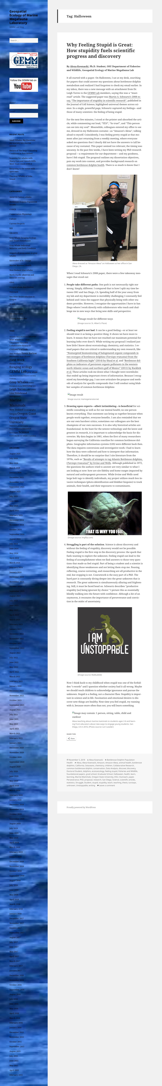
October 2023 (15, 586)
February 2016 (16, 1022)
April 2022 (14, 672)
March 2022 (14, 676)
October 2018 (15, 871)
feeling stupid (111, 771)
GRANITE (13, 233)
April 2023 (14, 615)
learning (70, 777)
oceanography (30, 410)
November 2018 (16, 866)
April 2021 (14, 728)
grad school (91, 774)
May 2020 (13, 781)
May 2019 (13, 838)
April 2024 (14, 558)
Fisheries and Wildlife (127, 771)
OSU (116, 777)
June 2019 (13, 833)
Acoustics (12, 337)
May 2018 (13, 894)
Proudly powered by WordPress (81, 807)
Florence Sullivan (16, 363)
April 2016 (14, 1013)
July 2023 (13, 600)
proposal (88, 779)
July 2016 (13, 999)
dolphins (87, 771)
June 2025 (13, 501)
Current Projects (17, 223)
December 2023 (16, 577)
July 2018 (13, 885)
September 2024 (16, 534)
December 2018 (16, 861)
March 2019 (14, 847)
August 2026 (15, 453)
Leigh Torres (17, 389)
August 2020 (15, 766)
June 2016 (13, 1004)
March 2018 (14, 904)
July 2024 (13, 543)
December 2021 (16, 690)
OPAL (11, 282)
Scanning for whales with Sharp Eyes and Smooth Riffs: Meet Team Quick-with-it (22, 161)
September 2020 (16, 762)
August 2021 (15, 709)
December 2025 (16, 477)
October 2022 (15, 643)
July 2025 (13, 496)
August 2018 (15, 880)
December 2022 (16, 634)
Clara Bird (24, 343)
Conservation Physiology (20, 214)
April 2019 (14, 842)
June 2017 (13, 947)
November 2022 (16, 638)
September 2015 (16, 1046)
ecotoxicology (98, 771)
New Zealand (16, 409)
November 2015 (16, 1037)
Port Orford (26, 429)
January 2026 (15, 472)
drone (21, 356)
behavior (32, 336)
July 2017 (13, 942)
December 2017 (16, 918)
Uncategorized (16, 313)
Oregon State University (102, 777)
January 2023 (15, 629)
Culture (12, 219)
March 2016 (14, 1018)
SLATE (12, 304)
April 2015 (14, 1070)
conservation (18, 349)
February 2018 (16, 909)
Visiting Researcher (18, 318)
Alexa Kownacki (22, 337)
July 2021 (13, 714)
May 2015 (13, 1065)
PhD (81, 779)
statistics (71, 782)
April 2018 (14, 899)
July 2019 (13, 828)
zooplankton (32, 436)
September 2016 (16, 989)
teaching (117, 782)
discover (122, 768)
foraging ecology (20, 367)
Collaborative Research (20, 345)
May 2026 (13, 463)
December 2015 (16, 1032)
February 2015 (16, 1075)
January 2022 (15, 686)
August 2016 (15, 994)
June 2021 (13, 719)
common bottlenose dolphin (79, 768)
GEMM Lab (18, 371)
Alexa (79, 762)
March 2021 (14, 733)
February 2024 (16, 567)
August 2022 (15, 653)
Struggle (79, 782)
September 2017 (16, 932)
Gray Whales (18, 382)
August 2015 (15, 1051)
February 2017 (16, 966)
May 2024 (13, 553)
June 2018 (13, 890)
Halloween (118, 774)
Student (87, 782)
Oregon (13, 413)
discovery (131, 768)
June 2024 (13, 548)
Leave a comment (107, 785)
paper (131, 777)
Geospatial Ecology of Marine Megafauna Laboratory (23, 17)
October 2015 (15, 1041)
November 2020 (16, 752)
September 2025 (16, 487)
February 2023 (16, 624)
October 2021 (15, 700)
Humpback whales (15, 386)
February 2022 (16, 681)
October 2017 (15, 928)
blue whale (15, 339)
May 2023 (13, 610)
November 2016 (16, 980)
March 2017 (14, 961)
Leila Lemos (31, 389)
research (97, 779)
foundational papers (76, 774)
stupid (95, 782)
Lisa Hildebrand (18, 393)
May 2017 (13, 951)
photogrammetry (22, 426)
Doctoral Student (74, 771)
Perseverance (73, 779)
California (79, 765)
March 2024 (14, 562)
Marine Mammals (83, 777)
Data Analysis (15, 353)
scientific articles (127, 779)
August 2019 (15, 823)
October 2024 (15, 529)
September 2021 (16, 705)
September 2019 (16, 819)
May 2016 (13, 1008)
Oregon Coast (26, 413)
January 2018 (15, 913)
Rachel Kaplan (13, 432)
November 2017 (16, 923)
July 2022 (13, 657)
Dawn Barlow (29, 353)
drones (27, 356)
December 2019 (16, 804)
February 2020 (16, 795)
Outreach (13, 292)
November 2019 (16, 809)
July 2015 (13, 1056)
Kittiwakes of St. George (20, 260)
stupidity (103, 782)
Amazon (100, 762)
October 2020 (15, 757)
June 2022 (13, 662)
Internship (27, 386)
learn (133, 774)
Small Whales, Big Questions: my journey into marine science (22, 143)
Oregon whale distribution (21, 287)
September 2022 (16, 648)
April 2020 (14, 785)
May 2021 (13, 724)
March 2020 (14, 790)
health (127, 774)
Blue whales (25, 340)
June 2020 (13, 776)
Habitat (31, 383)
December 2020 (16, 747)
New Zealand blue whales (21, 270)
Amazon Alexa (111, 762)
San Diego (106, 779)
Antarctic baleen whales (20, 197)
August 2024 (15, 539)
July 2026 (13, 458)
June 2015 (13, 1060)
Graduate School (105, 774)
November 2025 (16, 482)
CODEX (12, 209)
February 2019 (16, 852)
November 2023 (16, 581)
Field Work (16, 360)
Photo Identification (15, 429)
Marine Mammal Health (20, 265)
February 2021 (16, 738)
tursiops (132, 782)
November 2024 (16, 524)
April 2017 (14, 956)
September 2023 (16, 591)
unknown (71, 785)
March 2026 (14, 468)
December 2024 (16, 520)
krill (34, 386)
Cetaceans (14, 342)
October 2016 (15, 985)
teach (110, 782)
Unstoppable (82, 785)
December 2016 (16, 975)
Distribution (14, 356)
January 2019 (15, 856)
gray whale (32, 372)
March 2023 (14, 619)
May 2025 (13, 506)
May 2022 (13, 667)
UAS (21, 436)
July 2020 (13, 771)
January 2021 (15, 743)
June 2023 (13, 605)
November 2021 (16, 695)
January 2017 (15, 970)
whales (25, 436)
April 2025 (14, 510)
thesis (125, 782)
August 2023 (15, 596)
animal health (125, 762)
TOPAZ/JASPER (16, 309)
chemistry (99, 765)
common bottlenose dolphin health (85, 165)
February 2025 (16, 515)
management (15, 396)
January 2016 (15, 1027)
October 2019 (15, 814)
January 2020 (15, 800)
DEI (11, 228)
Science (24, 432)
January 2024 (15, 572)
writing (92, 785)
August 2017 (15, 937)
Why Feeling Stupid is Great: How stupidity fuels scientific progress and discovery (101, 50)
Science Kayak (14, 436)
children (108, 765)
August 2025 (15, 491)
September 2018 (16, 875)
